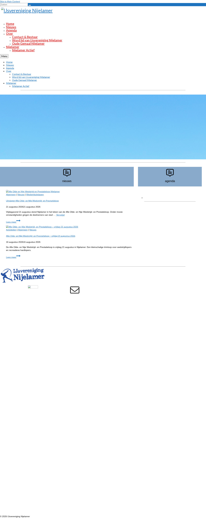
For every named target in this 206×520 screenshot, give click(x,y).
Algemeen (11, 194)
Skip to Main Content (10, 1)
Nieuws (20, 194)
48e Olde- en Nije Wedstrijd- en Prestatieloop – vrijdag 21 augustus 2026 (40, 236)
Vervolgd (60, 215)
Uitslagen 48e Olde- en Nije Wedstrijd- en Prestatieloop (32, 200)
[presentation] (70, 191)
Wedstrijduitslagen (35, 194)
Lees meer (13, 222)
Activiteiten (11, 230)
